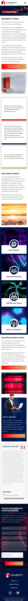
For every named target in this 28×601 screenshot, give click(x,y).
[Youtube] (18, 593)
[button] (25, 3)
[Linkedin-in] (10, 593)
